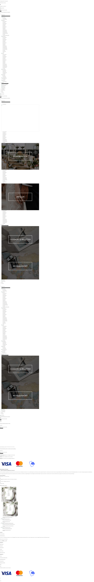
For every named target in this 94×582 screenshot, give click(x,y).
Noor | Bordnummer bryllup (6, 521)
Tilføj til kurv (1, 453)
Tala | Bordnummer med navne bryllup (7, 517)
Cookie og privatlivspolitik (3, 557)
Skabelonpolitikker (2, 562)
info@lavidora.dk (2, 535)
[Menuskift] (0, 13)
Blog (0, 564)
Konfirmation (2, 547)
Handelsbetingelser (2, 559)
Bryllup (1, 549)
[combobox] (3, 10)
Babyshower (1, 544)
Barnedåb (1, 545)
